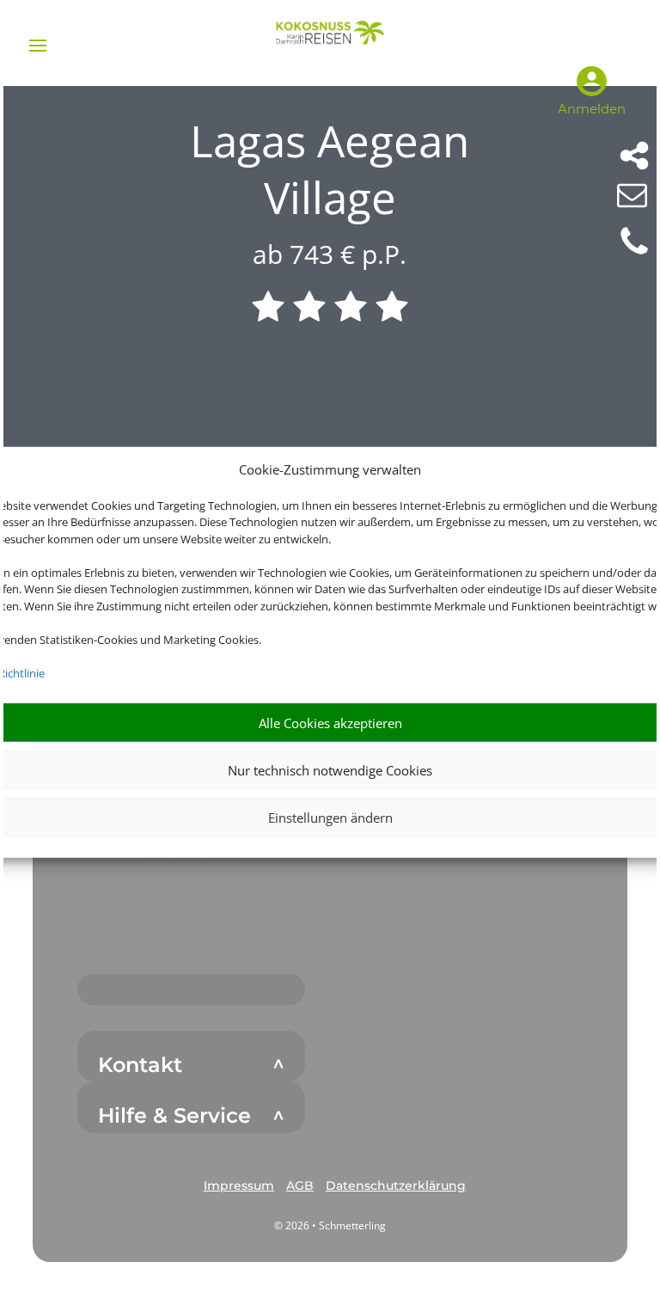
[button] (239, 1186)
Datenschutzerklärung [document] (396, 1185)
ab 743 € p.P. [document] (329, 254)
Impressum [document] (239, 1185)
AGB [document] (300, 1185)
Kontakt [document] (140, 1065)
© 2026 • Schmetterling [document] (330, 1225)
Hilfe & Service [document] (174, 1116)
